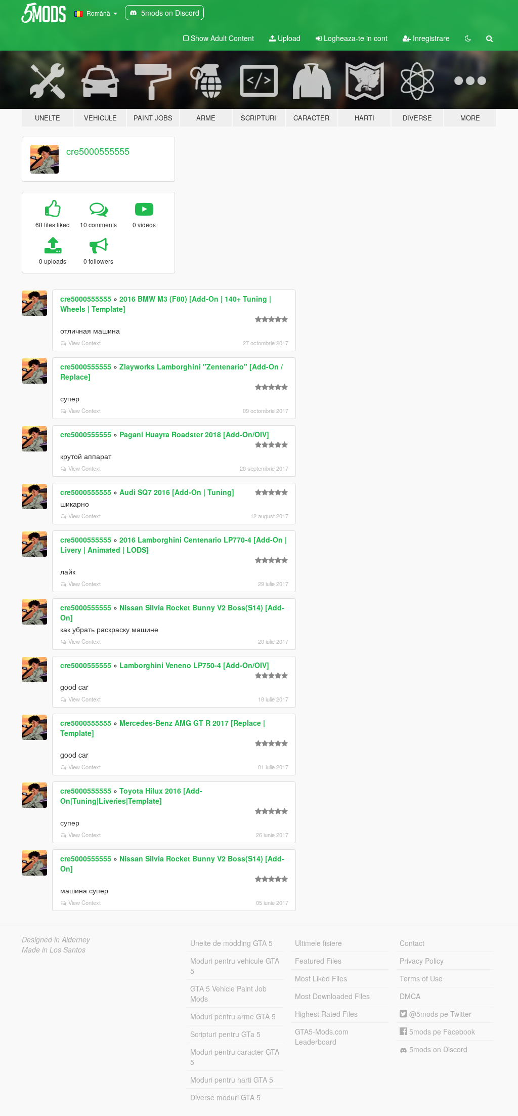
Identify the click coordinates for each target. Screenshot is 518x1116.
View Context (84, 343)
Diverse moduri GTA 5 (225, 1097)
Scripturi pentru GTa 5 (225, 1034)
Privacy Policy (422, 961)
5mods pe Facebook (441, 1031)
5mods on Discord (437, 1049)
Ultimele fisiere (318, 943)
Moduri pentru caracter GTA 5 (234, 1057)
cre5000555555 (98, 150)
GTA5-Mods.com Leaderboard (322, 1036)
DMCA (410, 996)
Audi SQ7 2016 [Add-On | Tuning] (176, 492)
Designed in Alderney (56, 939)
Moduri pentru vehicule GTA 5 (234, 966)
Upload (288, 38)
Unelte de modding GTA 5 (231, 943)
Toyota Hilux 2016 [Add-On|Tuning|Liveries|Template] (131, 796)
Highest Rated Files (326, 1014)
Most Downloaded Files (332, 996)
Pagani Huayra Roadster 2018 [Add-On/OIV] (194, 434)
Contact (412, 943)
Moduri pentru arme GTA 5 (233, 1016)
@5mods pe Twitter (439, 1014)
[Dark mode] (468, 38)
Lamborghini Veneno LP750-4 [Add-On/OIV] (194, 665)
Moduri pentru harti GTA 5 (231, 1079)
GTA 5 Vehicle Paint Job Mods (228, 993)
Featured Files (318, 961)
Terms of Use (421, 978)
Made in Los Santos (53, 949)
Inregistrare (430, 38)
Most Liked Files (321, 978)
